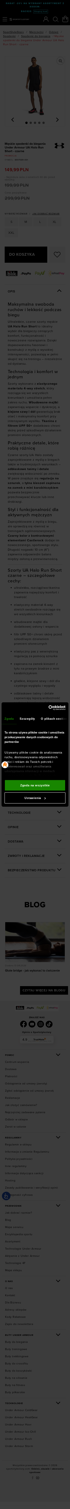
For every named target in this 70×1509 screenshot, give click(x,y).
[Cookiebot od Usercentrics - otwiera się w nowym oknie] (49, 707)
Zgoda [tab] (9, 718)
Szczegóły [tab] (27, 718)
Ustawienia (32, 798)
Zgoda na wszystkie (35, 785)
